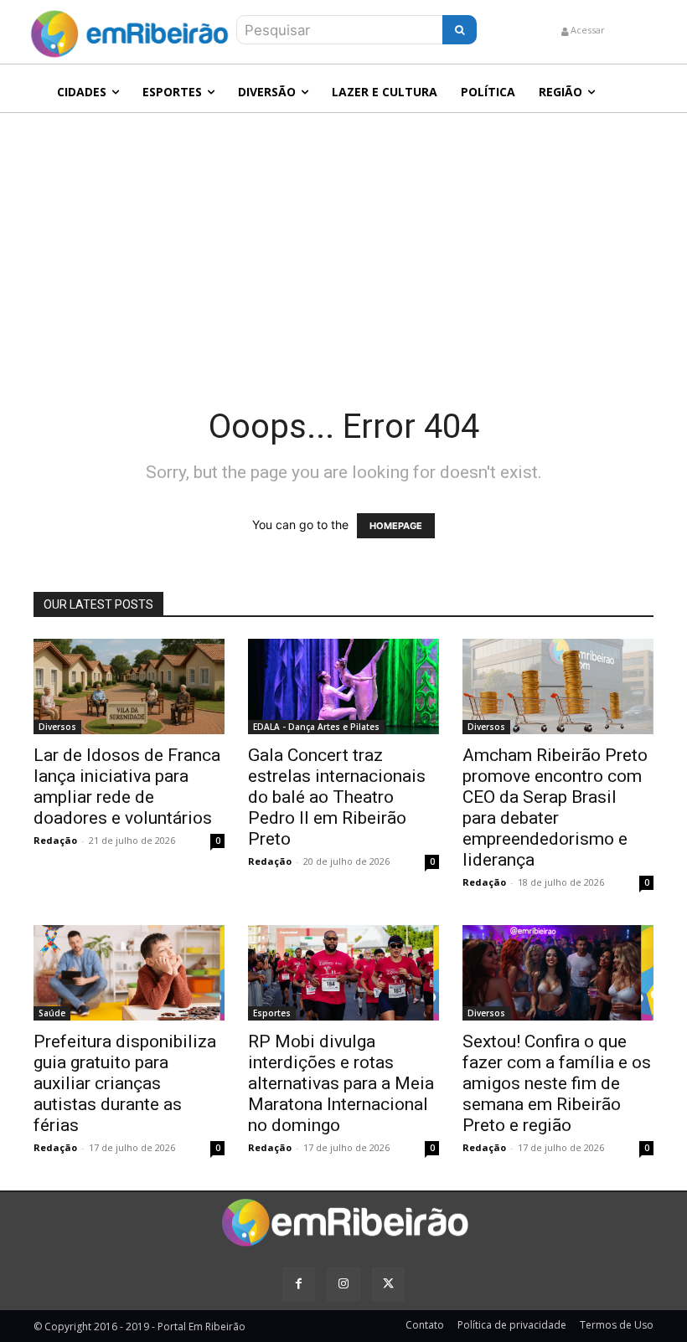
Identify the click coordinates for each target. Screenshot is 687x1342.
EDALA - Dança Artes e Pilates (316, 727)
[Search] (459, 29)
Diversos (57, 727)
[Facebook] (298, 1283)
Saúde (52, 1013)
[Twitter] (388, 1283)
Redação (55, 840)
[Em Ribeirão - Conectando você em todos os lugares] (129, 29)
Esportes (272, 1013)
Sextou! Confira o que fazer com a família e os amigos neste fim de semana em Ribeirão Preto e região (556, 1083)
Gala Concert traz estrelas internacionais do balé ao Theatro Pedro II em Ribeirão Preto (337, 797)
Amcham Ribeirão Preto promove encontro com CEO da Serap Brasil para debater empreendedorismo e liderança (555, 807)
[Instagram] (343, 1283)
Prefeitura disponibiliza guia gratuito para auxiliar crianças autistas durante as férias (125, 1083)
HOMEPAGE (395, 526)
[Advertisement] (343, 238)
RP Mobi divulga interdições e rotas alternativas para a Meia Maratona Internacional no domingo (341, 1083)
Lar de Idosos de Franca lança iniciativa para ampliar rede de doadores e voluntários (127, 786)
